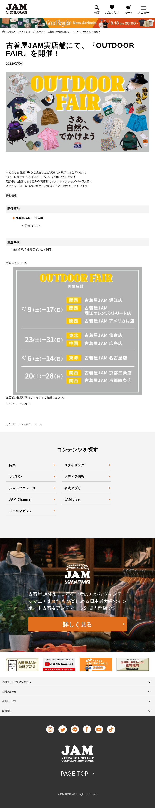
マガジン (16, 476)
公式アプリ (72, 488)
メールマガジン (20, 511)
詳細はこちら (33, 225)
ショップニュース (31, 424)
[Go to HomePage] (3, 31)
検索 (97, 12)
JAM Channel (20, 499)
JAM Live (72, 499)
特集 (12, 465)
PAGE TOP (74, 773)
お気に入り (112, 12)
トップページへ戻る (18, 404)
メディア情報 (74, 476)
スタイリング (74, 465)
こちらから (37, 397)
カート (128, 12)
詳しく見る (77, 624)
